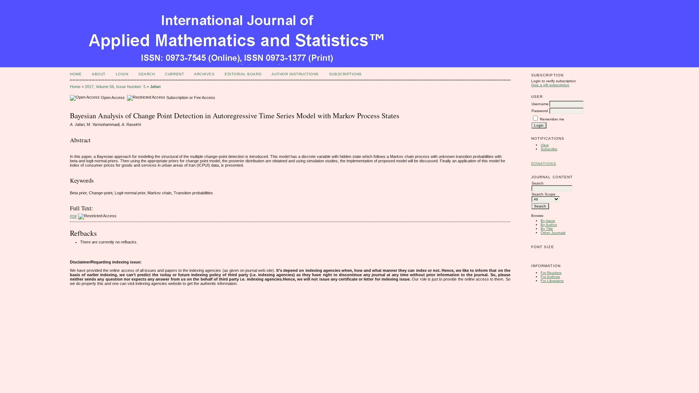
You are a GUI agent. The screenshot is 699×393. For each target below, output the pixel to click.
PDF (73, 216)
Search (146, 74)
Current (174, 74)
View (545, 145)
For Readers (551, 273)
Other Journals (553, 233)
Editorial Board (243, 74)
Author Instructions (295, 74)
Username (540, 104)
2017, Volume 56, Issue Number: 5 (115, 86)
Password (540, 111)
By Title (547, 229)
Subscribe (549, 149)
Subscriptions (345, 74)
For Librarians (552, 281)
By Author (549, 225)
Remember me (552, 119)
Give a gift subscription (550, 85)
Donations (543, 164)
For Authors (550, 277)
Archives (204, 74)
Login (122, 74)
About (99, 74)
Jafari (155, 86)
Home (76, 74)
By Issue (548, 221)
